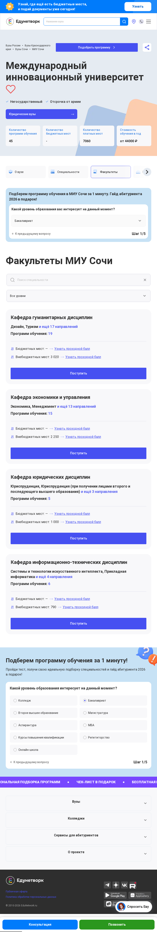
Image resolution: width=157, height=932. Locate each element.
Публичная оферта (16, 891)
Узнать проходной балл (72, 349)
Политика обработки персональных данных (31, 896)
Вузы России (13, 45)
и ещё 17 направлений (58, 326)
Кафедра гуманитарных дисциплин (51, 317)
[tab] (26, 172)
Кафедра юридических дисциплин (50, 477)
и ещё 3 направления (99, 491)
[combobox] (84, 21)
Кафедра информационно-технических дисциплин (69, 562)
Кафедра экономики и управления (50, 397)
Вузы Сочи (21, 49)
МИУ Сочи (38, 49)
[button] (78, 803)
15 (50, 413)
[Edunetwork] (23, 21)
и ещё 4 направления (53, 577)
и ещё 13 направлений (76, 406)
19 (50, 333)
